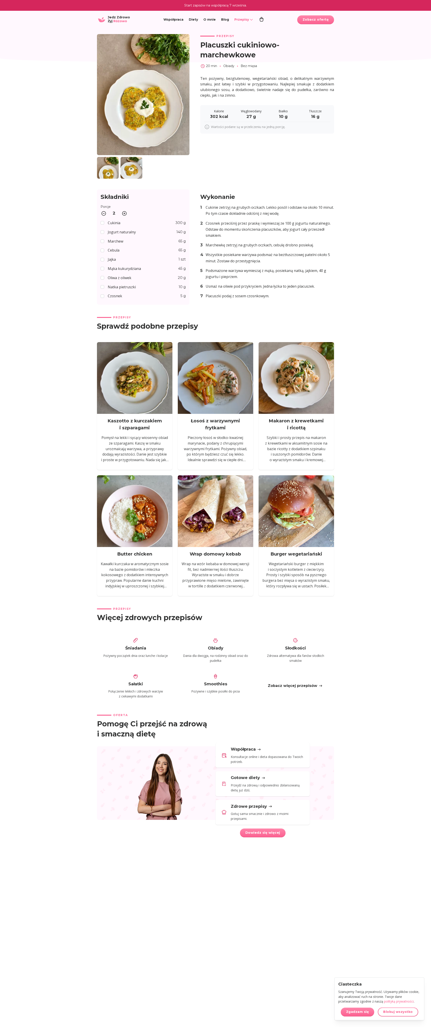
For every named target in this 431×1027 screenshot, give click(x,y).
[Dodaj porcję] (124, 213)
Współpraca (173, 19)
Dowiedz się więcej (262, 833)
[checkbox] (143, 223)
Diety (193, 19)
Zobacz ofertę (316, 19)
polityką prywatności (399, 1001)
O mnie (209, 19)
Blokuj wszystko (398, 1012)
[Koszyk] (261, 19)
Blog (225, 19)
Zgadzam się (357, 1012)
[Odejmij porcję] (104, 213)
